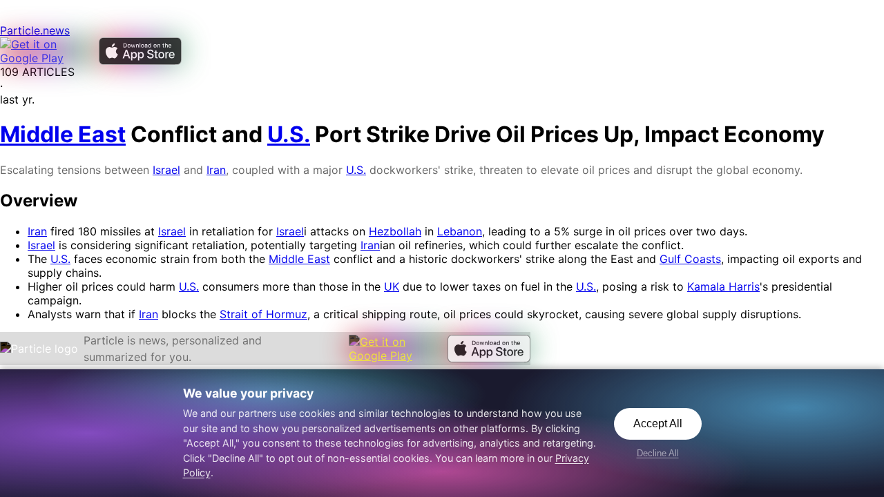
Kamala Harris (723, 286)
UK (391, 286)
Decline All (658, 453)
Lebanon (459, 231)
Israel (166, 170)
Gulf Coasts (690, 259)
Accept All (657, 423)
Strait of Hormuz (263, 314)
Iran (216, 170)
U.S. (356, 170)
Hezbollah (395, 231)
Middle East (299, 259)
